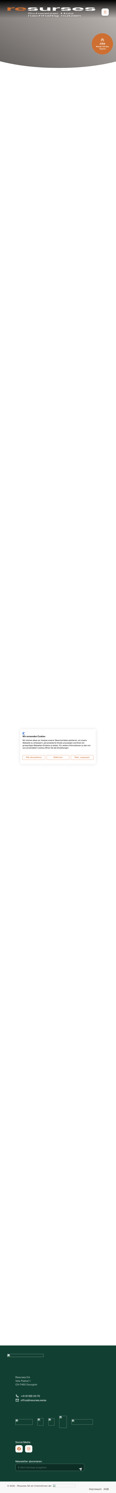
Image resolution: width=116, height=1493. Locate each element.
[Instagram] (28, 1448)
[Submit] (80, 1469)
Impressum (95, 1489)
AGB (106, 1489)
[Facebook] (19, 1448)
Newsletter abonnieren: (28, 1461)
